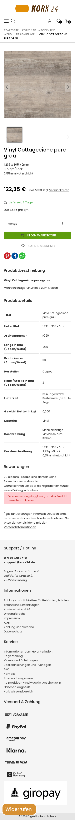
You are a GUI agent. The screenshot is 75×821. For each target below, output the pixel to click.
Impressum (12, 618)
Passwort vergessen (18, 678)
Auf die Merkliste (41, 246)
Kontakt (9, 674)
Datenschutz (13, 631)
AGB (7, 622)
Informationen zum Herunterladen (28, 651)
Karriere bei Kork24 (17, 609)
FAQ (6, 669)
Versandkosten (59, 190)
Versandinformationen (20, 527)
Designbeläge (25, 34)
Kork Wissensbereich (18, 691)
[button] (68, 87)
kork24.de (29, 30)
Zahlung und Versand (19, 627)
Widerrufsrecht (14, 614)
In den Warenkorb (41, 235)
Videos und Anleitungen (21, 660)
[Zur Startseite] (37, 16)
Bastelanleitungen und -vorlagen (27, 665)
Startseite (11, 30)
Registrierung (13, 656)
